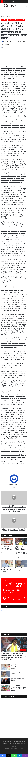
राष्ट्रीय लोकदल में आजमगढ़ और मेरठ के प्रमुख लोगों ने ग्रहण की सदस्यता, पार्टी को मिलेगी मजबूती (19, 688)
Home (3, 16)
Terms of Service (11, 751)
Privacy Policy (13, 748)
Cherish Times (6, 41)
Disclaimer (20, 748)
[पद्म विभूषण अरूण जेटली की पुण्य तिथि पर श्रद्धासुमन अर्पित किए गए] (7, 541)
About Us (7, 748)
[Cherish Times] (10, 5)
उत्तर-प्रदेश (8, 16)
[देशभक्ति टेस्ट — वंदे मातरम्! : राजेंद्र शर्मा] (7, 563)
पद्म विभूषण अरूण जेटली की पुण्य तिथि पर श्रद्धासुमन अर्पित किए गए (7, 549)
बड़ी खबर (17, 19)
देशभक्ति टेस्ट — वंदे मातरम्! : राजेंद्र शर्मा (6, 568)
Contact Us (19, 751)
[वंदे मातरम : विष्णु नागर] (21, 563)
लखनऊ (22, 19)
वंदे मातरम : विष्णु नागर (9, 1)
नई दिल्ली (10, 19)
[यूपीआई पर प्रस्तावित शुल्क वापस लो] (5, 681)
